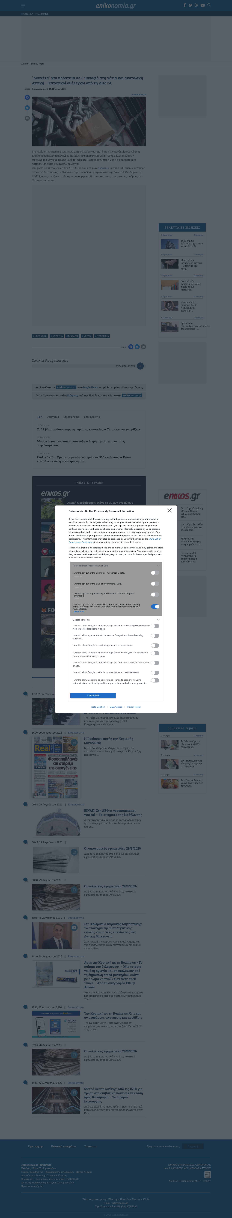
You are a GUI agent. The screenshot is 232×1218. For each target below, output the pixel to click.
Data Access (116, 707)
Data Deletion (98, 707)
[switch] (155, 573)
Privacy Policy (134, 707)
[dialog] (116, 609)
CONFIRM (93, 695)
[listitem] (116, 565)
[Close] (171, 511)
